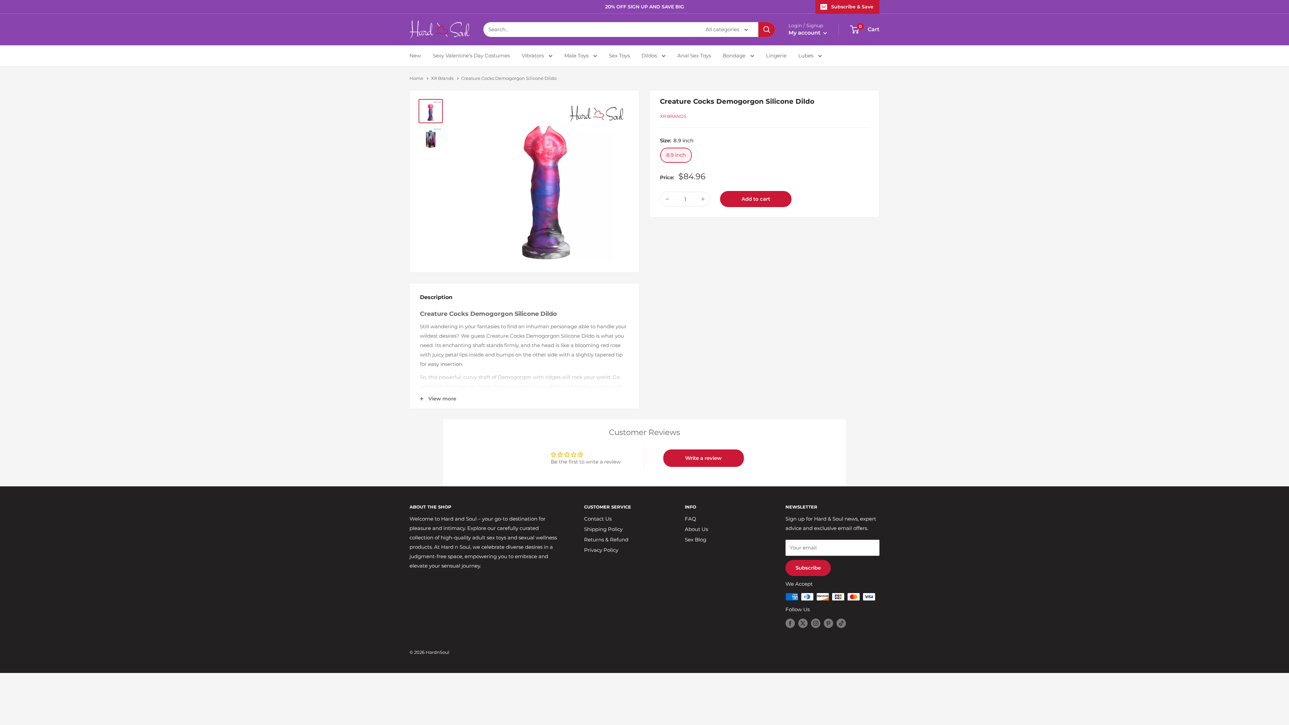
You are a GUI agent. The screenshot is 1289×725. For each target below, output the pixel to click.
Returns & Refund (606, 539)
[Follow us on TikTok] (841, 623)
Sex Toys (619, 55)
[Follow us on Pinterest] (828, 623)
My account (805, 33)
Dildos (649, 55)
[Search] (766, 29)
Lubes (806, 55)
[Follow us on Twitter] (803, 623)
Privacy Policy (601, 550)
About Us (696, 529)
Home (416, 78)
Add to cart (756, 199)
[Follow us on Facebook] (790, 623)
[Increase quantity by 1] (703, 199)
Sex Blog (695, 539)
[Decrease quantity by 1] (667, 199)
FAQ (690, 519)
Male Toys (577, 55)
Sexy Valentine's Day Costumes (471, 55)
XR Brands (442, 78)
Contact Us (598, 519)
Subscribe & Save (852, 7)
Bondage (735, 55)
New (415, 55)
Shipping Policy (603, 529)
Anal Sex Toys (694, 55)
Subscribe (808, 568)
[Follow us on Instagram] (815, 623)
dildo (555, 386)
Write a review (703, 458)
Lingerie (776, 55)
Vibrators (533, 55)
